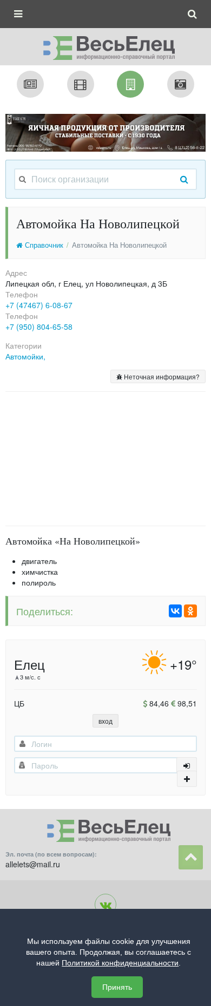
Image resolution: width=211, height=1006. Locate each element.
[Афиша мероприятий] (80, 84)
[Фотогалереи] (180, 84)
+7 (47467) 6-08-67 (38, 305)
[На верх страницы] (191, 857)
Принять (117, 987)
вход (105, 720)
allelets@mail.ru (32, 864)
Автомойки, (25, 356)
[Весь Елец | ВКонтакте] (105, 904)
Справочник (43, 245)
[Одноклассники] (190, 610)
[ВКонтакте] (175, 610)
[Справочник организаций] (130, 84)
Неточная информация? (161, 376)
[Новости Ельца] (30, 84)
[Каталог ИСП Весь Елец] (105, 45)
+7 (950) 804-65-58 (38, 326)
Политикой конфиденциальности (120, 963)
